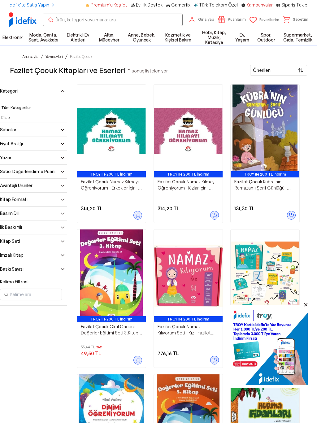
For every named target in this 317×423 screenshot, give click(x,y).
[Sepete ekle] (137, 215)
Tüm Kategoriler (16, 107)
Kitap (5, 117)
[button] (295, 19)
